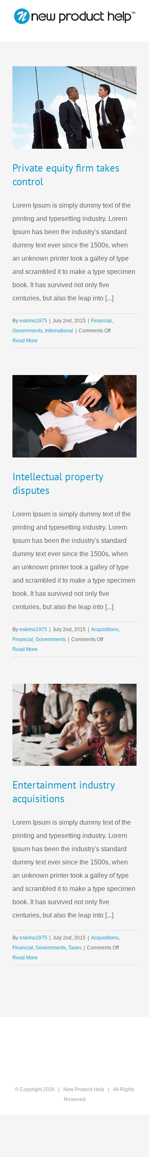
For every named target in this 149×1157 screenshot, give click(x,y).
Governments (27, 331)
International (59, 331)
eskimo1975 (33, 321)
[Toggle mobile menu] (133, 28)
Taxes (75, 948)
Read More (25, 341)
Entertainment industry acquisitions (63, 791)
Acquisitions (104, 629)
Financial (101, 321)
